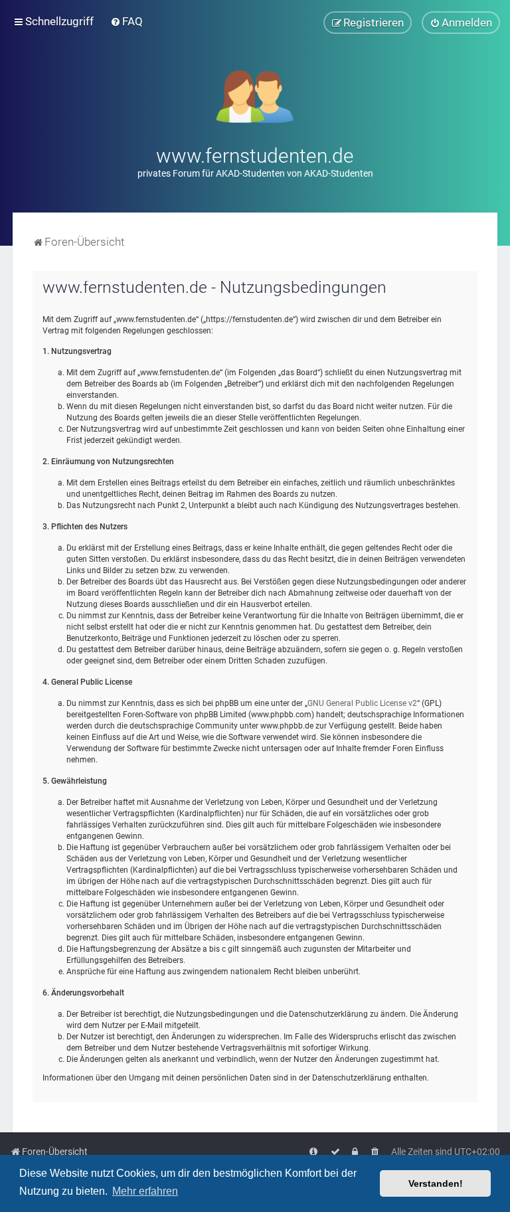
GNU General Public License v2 (362, 703)
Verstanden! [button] (435, 1183)
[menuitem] (126, 21)
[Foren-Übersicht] (255, 95)
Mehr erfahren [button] (145, 1191)
